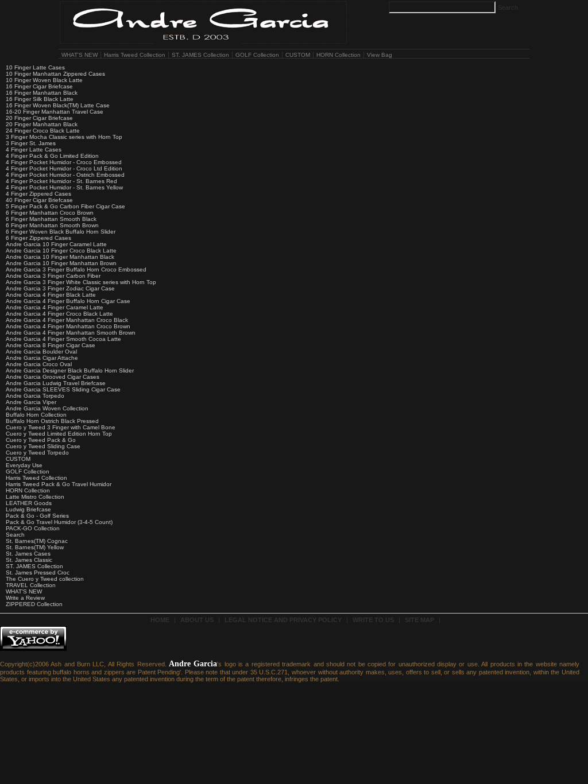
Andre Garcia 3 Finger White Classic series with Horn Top (81, 282)
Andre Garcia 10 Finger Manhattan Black (60, 257)
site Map (419, 619)
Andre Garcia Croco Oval (39, 364)
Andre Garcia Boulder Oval (41, 351)
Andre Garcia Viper (31, 402)
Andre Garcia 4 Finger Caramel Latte (54, 307)
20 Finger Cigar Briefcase (39, 118)
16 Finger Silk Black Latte (40, 99)
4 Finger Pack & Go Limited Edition (52, 156)
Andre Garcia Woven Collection (47, 408)
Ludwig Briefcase (28, 509)
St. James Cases (28, 553)
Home (159, 619)
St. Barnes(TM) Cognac (37, 541)
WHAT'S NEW (79, 55)
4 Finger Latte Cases (33, 149)
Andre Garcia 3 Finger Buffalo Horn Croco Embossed (76, 269)
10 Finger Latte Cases (35, 67)
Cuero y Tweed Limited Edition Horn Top (59, 433)
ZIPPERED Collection (34, 604)
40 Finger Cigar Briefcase (39, 200)
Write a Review (25, 598)
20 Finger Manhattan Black (42, 124)
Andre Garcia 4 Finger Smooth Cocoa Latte (63, 339)
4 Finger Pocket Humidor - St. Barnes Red (61, 181)
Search (15, 534)
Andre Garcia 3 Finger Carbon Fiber (53, 276)
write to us (373, 619)
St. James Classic (29, 560)
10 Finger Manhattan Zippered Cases (55, 74)
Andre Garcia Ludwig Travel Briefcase (56, 383)
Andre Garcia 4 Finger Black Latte (51, 295)
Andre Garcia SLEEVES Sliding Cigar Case (63, 389)
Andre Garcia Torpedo (35, 396)
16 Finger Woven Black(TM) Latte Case (58, 105)
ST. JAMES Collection (200, 55)
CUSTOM (297, 55)
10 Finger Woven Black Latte (44, 80)
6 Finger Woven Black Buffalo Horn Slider (60, 231)
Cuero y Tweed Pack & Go (41, 440)
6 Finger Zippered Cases (38, 238)
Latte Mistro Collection (35, 497)
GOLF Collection (257, 55)
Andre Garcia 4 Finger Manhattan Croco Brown (68, 326)
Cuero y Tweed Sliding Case (43, 446)
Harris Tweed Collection (134, 55)
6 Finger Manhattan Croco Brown (50, 212)
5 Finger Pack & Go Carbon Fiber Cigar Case (65, 206)
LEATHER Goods (29, 503)
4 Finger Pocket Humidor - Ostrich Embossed (65, 175)
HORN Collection (338, 55)
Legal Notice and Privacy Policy (283, 619)
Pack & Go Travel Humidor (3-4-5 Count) (59, 522)
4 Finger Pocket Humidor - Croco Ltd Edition (64, 168)
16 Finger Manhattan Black (42, 93)
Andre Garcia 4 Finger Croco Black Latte (59, 314)
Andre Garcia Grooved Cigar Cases (52, 377)
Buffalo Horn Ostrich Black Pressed (52, 421)
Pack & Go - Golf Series (37, 516)
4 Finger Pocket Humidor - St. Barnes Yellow (64, 187)
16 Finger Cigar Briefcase (39, 86)
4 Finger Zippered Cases (38, 194)
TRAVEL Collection (31, 585)
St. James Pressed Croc (37, 572)
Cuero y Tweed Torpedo (37, 452)
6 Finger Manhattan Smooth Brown (52, 225)
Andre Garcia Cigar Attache (42, 358)
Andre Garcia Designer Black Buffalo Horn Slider (70, 370)
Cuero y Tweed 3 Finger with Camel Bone (60, 427)
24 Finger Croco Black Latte (43, 130)
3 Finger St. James (31, 143)
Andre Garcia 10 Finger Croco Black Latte (61, 250)
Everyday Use (24, 465)
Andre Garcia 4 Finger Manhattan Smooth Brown (71, 332)
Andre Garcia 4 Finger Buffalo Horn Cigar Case (68, 301)
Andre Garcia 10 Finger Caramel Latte (56, 244)
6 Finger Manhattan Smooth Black (51, 219)
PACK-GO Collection (33, 528)
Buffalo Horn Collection (36, 415)
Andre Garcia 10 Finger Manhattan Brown (61, 263)
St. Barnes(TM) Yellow (35, 547)
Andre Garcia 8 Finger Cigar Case (50, 345)
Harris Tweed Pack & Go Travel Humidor (58, 484)
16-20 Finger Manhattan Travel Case (54, 111)
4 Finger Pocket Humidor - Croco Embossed (64, 162)
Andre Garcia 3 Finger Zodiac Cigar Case (60, 288)
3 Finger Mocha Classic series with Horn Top (64, 137)
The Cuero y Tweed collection (45, 579)
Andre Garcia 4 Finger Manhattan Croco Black (67, 320)
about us (197, 619)
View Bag (379, 55)
